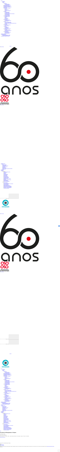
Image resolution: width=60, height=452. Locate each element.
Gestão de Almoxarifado (7, 382)
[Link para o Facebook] (5, 193)
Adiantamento (5, 172)
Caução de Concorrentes (6, 184)
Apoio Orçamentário (7, 372)
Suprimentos (5, 11)
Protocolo (6, 8)
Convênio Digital (5, 175)
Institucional (3, 1)
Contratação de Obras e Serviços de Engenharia (9, 13)
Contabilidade (6, 27)
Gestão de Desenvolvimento (8, 400)
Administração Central (7, 16)
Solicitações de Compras (6, 422)
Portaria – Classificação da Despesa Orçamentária (7, 168)
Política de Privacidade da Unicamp (50, 446)
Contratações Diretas (7, 12)
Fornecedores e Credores (6, 418)
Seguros (6, 377)
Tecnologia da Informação (6, 31)
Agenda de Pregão (5, 182)
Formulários (2, 169)
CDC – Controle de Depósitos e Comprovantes (8, 183)
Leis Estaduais (3, 166)
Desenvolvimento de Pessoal (6, 5)
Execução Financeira (6, 176)
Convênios (6, 29)
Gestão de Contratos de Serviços (8, 22)
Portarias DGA (3, 167)
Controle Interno (5, 7)
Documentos (2, 170)
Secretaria (6, 3)
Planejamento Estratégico (3, 34)
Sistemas (2, 412)
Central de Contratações (7, 15)
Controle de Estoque (6, 174)
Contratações (5, 173)
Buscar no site (7, 198)
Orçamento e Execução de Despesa (7, 178)
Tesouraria (6, 26)
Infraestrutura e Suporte (7, 33)
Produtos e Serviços (3, 163)
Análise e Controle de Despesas (8, 30)
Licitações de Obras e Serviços (8, 20)
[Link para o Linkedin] (14, 193)
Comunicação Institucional (7, 4)
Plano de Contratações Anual (6, 181)
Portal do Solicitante (6, 180)
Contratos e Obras (7, 25)
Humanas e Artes (6, 386)
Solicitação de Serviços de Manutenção (7, 186)
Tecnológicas (6, 18)
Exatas (5, 17)
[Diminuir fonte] (14, 41)
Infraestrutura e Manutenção (8, 10)
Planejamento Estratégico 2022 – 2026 (6, 35)
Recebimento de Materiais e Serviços (7, 421)
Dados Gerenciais (5, 417)
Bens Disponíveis (6, 9)
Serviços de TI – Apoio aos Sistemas (7, 187)
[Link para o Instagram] (23, 193)
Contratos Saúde (5, 24)
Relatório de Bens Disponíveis (7, 185)
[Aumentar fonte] (5, 41)
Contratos (5, 21)
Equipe (3, 2)
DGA (1, 0)
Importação (6, 23)
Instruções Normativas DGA (5, 165)
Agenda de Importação (6, 426)
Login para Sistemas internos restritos (7, 427)
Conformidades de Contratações (7, 6)
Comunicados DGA (4, 164)
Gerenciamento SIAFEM (6, 177)
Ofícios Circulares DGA (4, 408)
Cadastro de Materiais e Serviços (7, 413)
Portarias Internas (4, 409)
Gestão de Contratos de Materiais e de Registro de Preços (10, 391)
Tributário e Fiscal (7, 396)
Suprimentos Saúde (6, 19)
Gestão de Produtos (7, 32)
